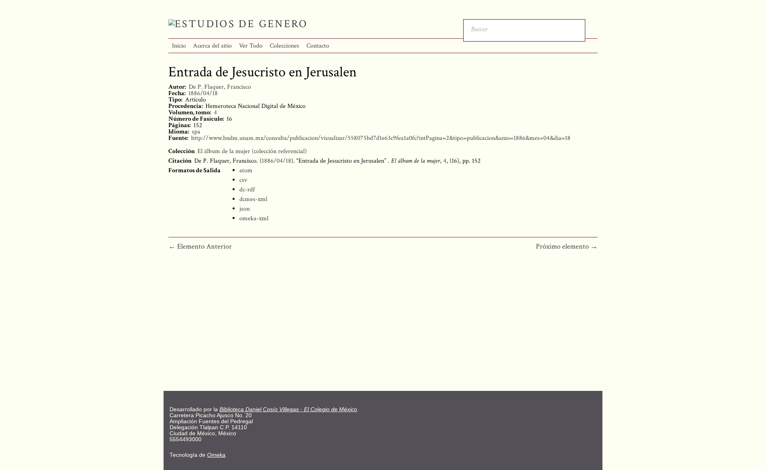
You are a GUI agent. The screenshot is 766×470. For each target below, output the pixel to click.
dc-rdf (247, 189)
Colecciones (284, 46)
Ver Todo (251, 46)
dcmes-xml (253, 199)
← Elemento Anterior (200, 246)
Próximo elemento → (567, 246)
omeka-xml (253, 218)
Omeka (216, 455)
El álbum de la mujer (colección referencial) (252, 151)
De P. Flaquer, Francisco (220, 87)
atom (246, 170)
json (244, 209)
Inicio (179, 46)
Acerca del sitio (212, 46)
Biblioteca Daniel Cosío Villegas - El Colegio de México (288, 409)
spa (196, 131)
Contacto (317, 46)
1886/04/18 (203, 93)
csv (243, 180)
